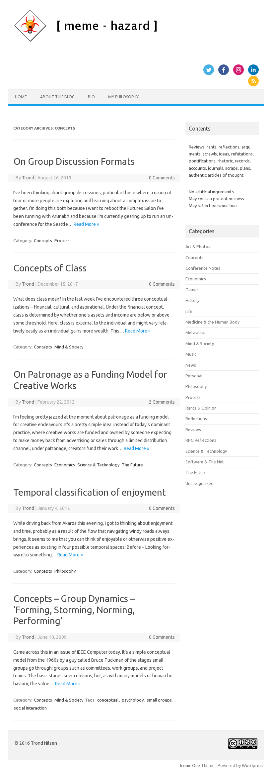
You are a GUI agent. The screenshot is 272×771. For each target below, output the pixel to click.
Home (21, 97)
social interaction (30, 708)
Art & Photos (197, 246)
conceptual (107, 700)
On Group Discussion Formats (74, 161)
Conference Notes (202, 268)
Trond (28, 177)
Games (192, 289)
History (192, 300)
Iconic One (190, 765)
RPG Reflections (200, 440)
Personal (193, 375)
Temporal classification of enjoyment (89, 492)
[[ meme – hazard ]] (120, 41)
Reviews (193, 429)
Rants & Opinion (201, 408)
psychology (133, 700)
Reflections (196, 418)
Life (188, 311)
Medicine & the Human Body (212, 322)
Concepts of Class (50, 268)
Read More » (86, 224)
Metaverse (195, 332)
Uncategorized (199, 483)
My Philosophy (123, 97)
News (190, 365)
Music (190, 354)
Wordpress (252, 765)
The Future (132, 464)
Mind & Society (68, 346)
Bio (91, 97)
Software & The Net (204, 461)
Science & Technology (98, 464)
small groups (159, 700)
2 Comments (162, 402)
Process (62, 240)
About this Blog (57, 97)
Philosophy (65, 571)
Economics (64, 464)
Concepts (43, 240)
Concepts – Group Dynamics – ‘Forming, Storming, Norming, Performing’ (74, 609)
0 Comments (162, 177)
